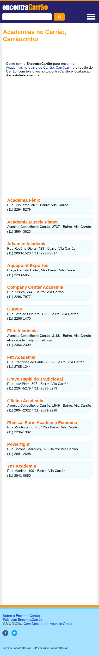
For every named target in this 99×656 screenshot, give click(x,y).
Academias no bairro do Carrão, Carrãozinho (40, 67)
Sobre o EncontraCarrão (21, 616)
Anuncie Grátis (61, 624)
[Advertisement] (49, 134)
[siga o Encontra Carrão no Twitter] (14, 635)
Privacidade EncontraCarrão (51, 648)
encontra (25, 7)
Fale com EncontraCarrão (22, 619)
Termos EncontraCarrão (17, 648)
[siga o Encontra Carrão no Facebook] (5, 635)
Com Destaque (35, 624)
